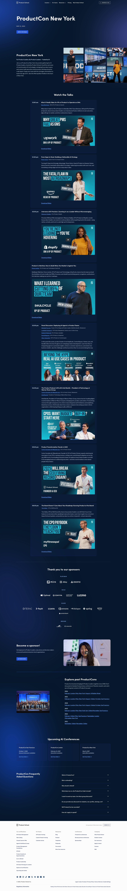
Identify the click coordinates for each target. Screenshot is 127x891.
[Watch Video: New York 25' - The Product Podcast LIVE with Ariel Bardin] (68, 424)
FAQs (61, 3)
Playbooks (57, 843)
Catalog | (52, 886)
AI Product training (40, 834)
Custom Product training (42, 837)
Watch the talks (32, 3)
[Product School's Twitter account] (32, 877)
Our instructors (98, 840)
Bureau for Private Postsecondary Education (102, 886)
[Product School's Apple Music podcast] (41, 877)
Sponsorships (78, 840)
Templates (57, 840)
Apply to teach (98, 843)
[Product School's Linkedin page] (20, 877)
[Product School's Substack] (44, 877)
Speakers (40, 3)
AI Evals (18, 851)
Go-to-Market (19, 858)
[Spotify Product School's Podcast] (38, 877)
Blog (56, 834)
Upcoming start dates (21, 870)
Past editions (55, 3)
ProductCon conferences (81, 834)
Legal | (77, 881)
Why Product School (99, 834)
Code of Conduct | (83, 881)
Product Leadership (21, 861)
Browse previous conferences (82, 837)
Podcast (57, 837)
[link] (22, 32)
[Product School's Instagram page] (23, 877)
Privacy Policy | (91, 881)
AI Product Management (22, 834)
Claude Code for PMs (21, 840)
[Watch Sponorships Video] (87, 652)
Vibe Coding (19, 837)
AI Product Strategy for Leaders (24, 864)
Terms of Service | (99, 881)
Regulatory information (22, 886)
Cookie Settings (107, 881)
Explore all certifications (22, 867)
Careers (96, 846)
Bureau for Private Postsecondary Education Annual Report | (80, 886)
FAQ (95, 849)
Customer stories (40, 840)
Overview (23, 3)
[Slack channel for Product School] (17, 877)
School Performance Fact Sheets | (61, 886)
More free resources (60, 849)
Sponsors (47, 3)
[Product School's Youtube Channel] (29, 877)
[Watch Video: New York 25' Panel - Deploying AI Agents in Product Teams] (68, 365)
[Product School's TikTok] (26, 877)
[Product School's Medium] (35, 877)
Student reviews (98, 837)
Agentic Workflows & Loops (22, 843)
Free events (58, 846)
